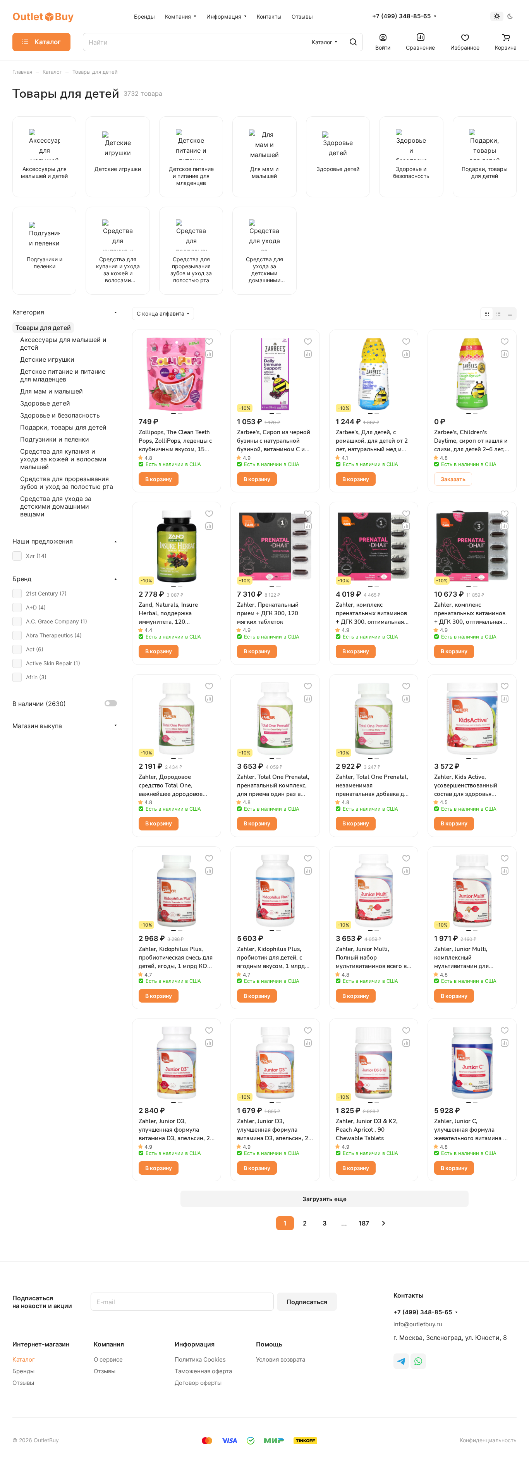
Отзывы (23, 1382)
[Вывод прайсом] (510, 313)
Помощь (269, 1344)
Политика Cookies (200, 1359)
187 (364, 1223)
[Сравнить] (209, 354)
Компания (109, 1344)
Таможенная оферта (203, 1371)
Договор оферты (198, 1382)
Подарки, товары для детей (63, 427)
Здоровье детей (45, 403)
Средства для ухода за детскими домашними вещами (55, 506)
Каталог (23, 1359)
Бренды (23, 1371)
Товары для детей (43, 327)
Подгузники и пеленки (54, 439)
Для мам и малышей (51, 391)
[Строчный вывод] (498, 313)
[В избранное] (209, 341)
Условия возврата (280, 1359)
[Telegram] (401, 1361)
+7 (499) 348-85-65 (401, 16)
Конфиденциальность (488, 1440)
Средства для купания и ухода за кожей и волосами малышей (63, 459)
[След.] (384, 1223)
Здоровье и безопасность (60, 415)
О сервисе (108, 1359)
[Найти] (353, 42)
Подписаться (307, 1302)
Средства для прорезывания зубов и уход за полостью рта (66, 482)
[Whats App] (418, 1361)
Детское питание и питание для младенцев (62, 375)
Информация (195, 1344)
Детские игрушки (47, 359)
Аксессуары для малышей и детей (63, 343)
